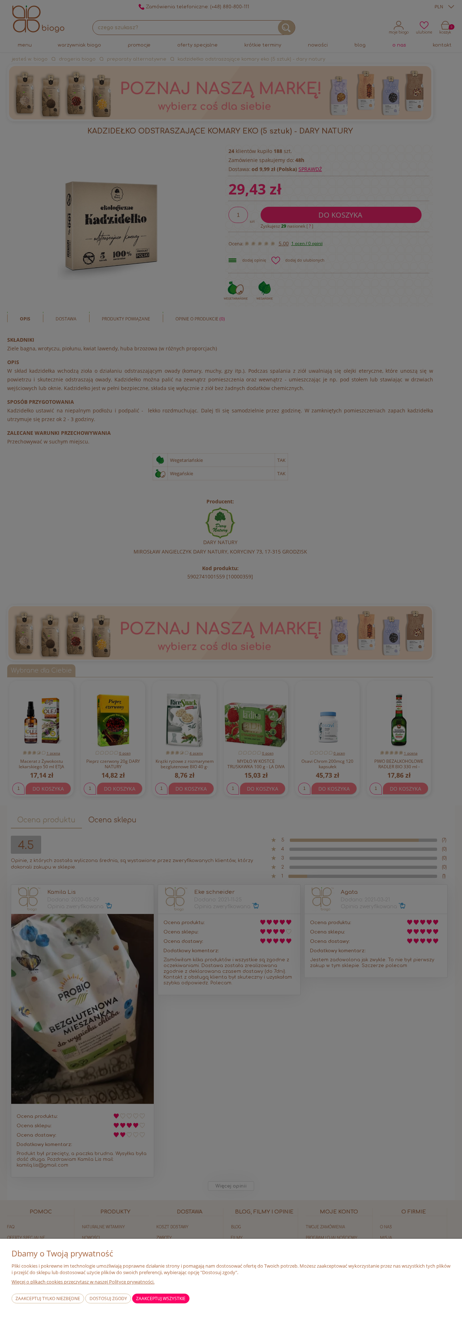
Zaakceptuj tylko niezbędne (48, 1298)
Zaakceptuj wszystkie (161, 1298)
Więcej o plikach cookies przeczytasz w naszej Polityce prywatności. (83, 1281)
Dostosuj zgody (108, 1298)
